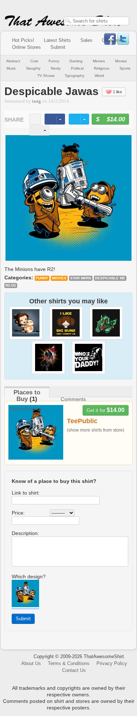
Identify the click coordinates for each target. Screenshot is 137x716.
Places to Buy (27, 395)
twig (36, 101)
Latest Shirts (57, 40)
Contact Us (74, 670)
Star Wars (80, 278)
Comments (73, 399)
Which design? (29, 576)
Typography (74, 76)
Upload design (26, 409)
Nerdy (56, 68)
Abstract (13, 61)
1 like (117, 92)
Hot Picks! (23, 40)
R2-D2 (10, 285)
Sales (86, 40)
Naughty (33, 68)
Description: (25, 533)
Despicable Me (110, 278)
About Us (31, 663)
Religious (101, 68)
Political (77, 68)
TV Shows (45, 76)
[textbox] (96, 21)
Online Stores (26, 47)
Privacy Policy (111, 663)
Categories (113, 40)
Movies (121, 61)
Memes (99, 61)
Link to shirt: (26, 493)
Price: (18, 513)
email (35, 119)
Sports (124, 68)
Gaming (76, 61)
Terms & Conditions (69, 663)
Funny (54, 61)
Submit (57, 47)
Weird (99, 76)
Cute (34, 61)
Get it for (106, 410)
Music (11, 68)
